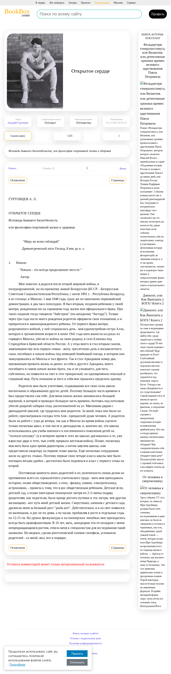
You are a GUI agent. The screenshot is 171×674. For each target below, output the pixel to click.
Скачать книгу (17, 135)
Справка (131, 2)
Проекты (85, 2)
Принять (77, 653)
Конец (123, 168)
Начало (12, 168)
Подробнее (17, 664)
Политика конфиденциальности (85, 643)
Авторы (72, 2)
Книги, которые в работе (85, 633)
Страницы (117, 180)
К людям (40, 2)
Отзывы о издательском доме (85, 638)
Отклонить (77, 662)
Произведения (101, 2)
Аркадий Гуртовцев (18, 122)
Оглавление (17, 180)
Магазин (118, 2)
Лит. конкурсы (56, 2)
